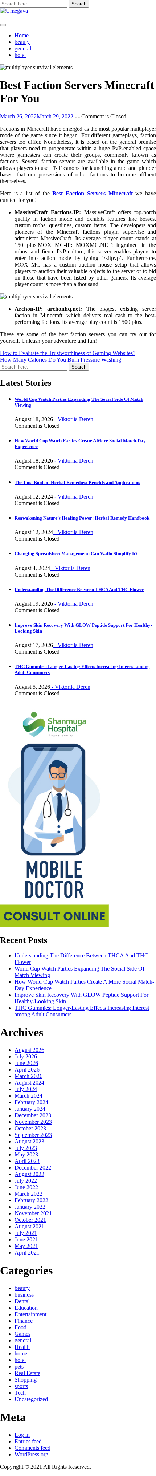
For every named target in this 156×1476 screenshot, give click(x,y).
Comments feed (32, 1448)
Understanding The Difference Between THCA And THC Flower (79, 589)
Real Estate (27, 1373)
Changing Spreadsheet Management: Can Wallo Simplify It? (76, 553)
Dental (22, 1301)
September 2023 (33, 1135)
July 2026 (26, 1056)
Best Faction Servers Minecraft (92, 193)
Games (22, 1334)
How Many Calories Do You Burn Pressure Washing (60, 360)
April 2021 (27, 1252)
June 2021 (26, 1239)
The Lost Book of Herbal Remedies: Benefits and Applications (77, 482)
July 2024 (26, 1089)
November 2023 (33, 1122)
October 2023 (30, 1128)
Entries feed (28, 1441)
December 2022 (33, 1167)
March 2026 (28, 1076)
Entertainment (30, 1314)
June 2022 (26, 1187)
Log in (22, 1435)
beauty (22, 42)
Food (20, 1327)
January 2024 (30, 1109)
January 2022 (30, 1207)
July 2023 (26, 1148)
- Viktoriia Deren (73, 419)
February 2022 (31, 1200)
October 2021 (30, 1220)
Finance (24, 1321)
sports (21, 1386)
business (24, 1295)
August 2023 (29, 1141)
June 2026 (26, 1063)
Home (22, 35)
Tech (20, 1393)
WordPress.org (31, 1454)
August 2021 (29, 1226)
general (23, 48)
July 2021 (26, 1233)
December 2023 (33, 1115)
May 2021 (26, 1246)
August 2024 (29, 1082)
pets (19, 1366)
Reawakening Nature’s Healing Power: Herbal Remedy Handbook (82, 518)
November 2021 (33, 1213)
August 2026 (29, 1050)
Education (26, 1308)
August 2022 (29, 1174)
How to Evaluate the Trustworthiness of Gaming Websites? (67, 353)
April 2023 (27, 1161)
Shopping (26, 1380)
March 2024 (28, 1096)
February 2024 (31, 1102)
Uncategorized (31, 1399)
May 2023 (26, 1154)
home (21, 1353)
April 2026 (27, 1069)
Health (22, 1347)
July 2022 (26, 1181)
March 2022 (28, 1194)
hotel (20, 55)
